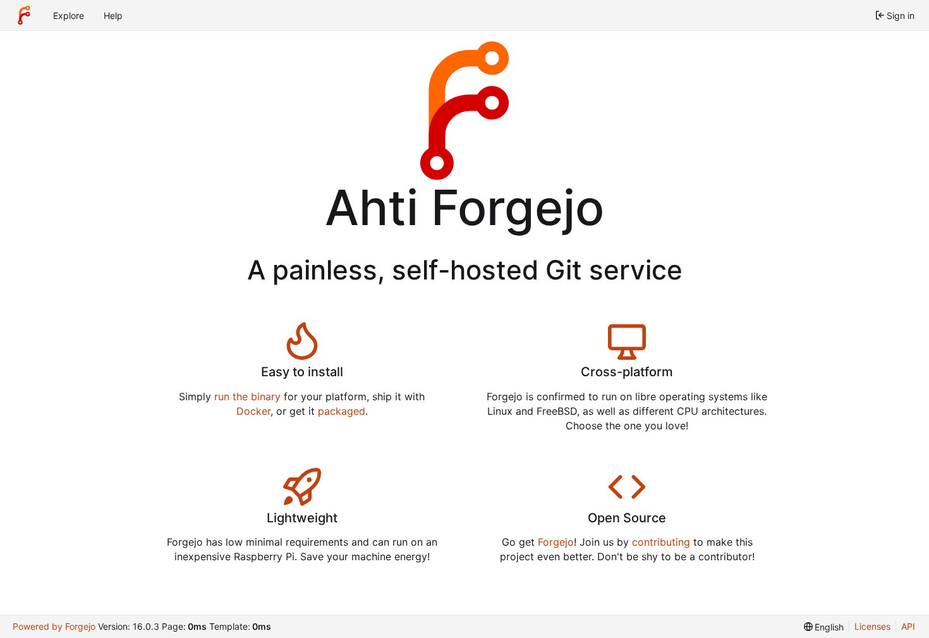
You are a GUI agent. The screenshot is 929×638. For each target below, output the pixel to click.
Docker (253, 411)
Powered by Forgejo (54, 626)
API (908, 626)
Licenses (872, 626)
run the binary (247, 396)
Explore (68, 15)
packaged (341, 411)
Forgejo (556, 542)
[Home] (24, 15)
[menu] (824, 627)
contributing (661, 542)
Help (113, 15)
